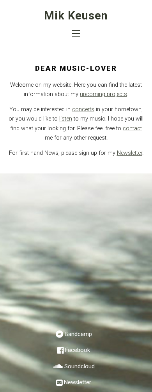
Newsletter (129, 153)
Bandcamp (78, 334)
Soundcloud (79, 366)
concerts (83, 109)
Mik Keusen (76, 15)
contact (132, 128)
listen (65, 119)
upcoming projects (103, 94)
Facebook (77, 350)
